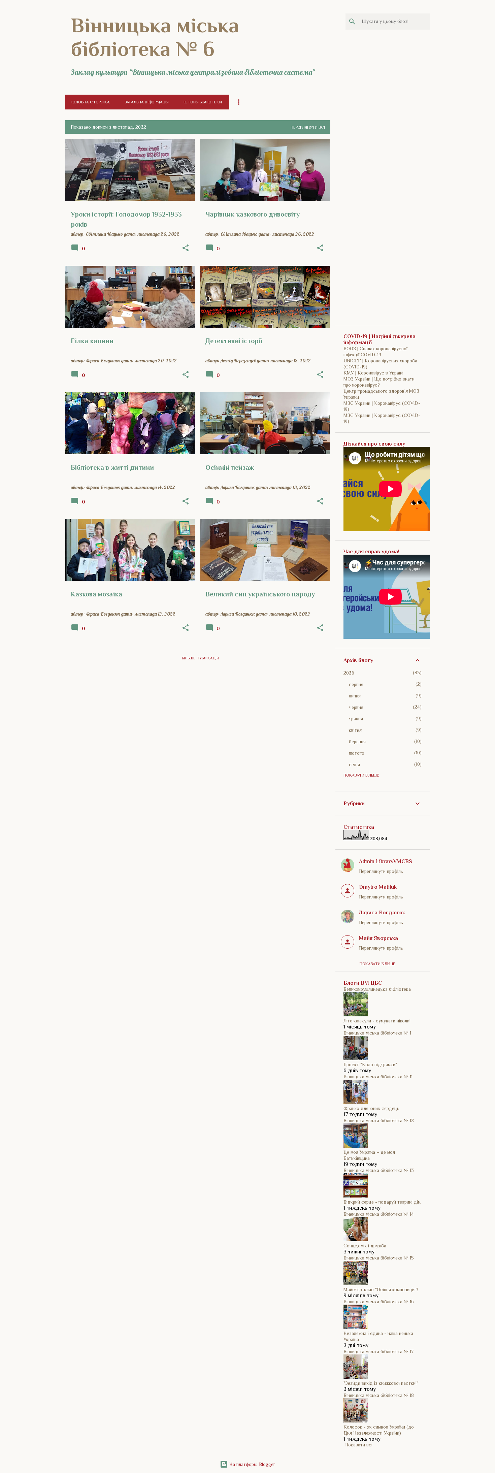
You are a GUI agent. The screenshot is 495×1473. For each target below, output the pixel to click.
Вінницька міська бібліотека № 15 (378, 1258)
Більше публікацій (200, 658)
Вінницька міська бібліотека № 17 (378, 1351)
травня (356, 718)
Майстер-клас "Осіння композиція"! (380, 1289)
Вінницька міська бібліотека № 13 (378, 1170)
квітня (355, 730)
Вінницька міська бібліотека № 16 (378, 1301)
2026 (348, 673)
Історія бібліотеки (203, 102)
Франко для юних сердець (371, 1108)
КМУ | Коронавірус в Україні (373, 372)
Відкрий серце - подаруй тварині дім (382, 1202)
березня (357, 741)
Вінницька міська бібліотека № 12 (378, 1120)
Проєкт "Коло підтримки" (370, 1064)
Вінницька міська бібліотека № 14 (378, 1214)
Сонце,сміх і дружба (364, 1245)
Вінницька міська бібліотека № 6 (155, 37)
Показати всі (358, 1444)
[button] (186, 248)
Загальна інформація (147, 102)
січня (354, 764)
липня (355, 695)
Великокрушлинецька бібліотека (377, 989)
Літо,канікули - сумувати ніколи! (376, 1020)
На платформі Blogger (251, 1464)
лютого (356, 753)
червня (356, 707)
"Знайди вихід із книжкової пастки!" (380, 1383)
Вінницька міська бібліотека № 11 (377, 1076)
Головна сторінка (90, 102)
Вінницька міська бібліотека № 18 (378, 1395)
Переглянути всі (308, 127)
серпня (356, 684)
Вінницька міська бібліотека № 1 (377, 1033)
